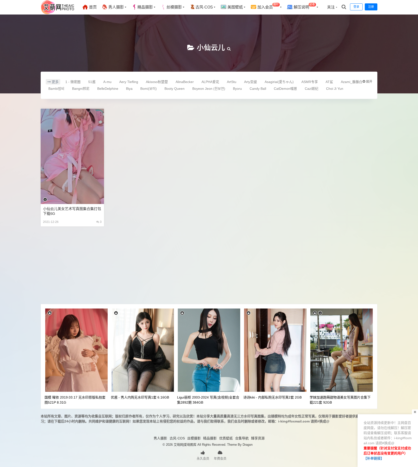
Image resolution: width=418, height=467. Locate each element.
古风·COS (204, 7)
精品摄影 (145, 7)
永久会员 (203, 458)
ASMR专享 (309, 82)
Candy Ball (258, 88)
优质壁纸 (226, 438)
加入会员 (267, 6)
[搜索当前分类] (229, 48)
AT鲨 (329, 82)
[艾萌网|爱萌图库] (58, 13)
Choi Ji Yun (334, 88)
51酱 (92, 82)
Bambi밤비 (56, 88)
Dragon (248, 444)
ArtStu (231, 82)
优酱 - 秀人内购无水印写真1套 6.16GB (140, 397)
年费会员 (220, 458)
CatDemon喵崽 (285, 88)
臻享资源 (258, 438)
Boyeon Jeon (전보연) (208, 88)
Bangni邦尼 (81, 88)
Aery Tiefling (128, 82)
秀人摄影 (115, 7)
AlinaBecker (185, 82)
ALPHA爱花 (210, 82)
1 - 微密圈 (73, 82)
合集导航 (242, 438)
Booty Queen (174, 88)
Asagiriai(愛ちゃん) (279, 82)
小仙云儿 (211, 48)
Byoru (237, 88)
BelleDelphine (107, 88)
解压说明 (304, 6)
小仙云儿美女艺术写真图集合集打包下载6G (72, 211)
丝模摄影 (174, 7)
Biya (129, 88)
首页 (92, 7)
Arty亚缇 (250, 82)
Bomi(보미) (148, 88)
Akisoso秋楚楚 (157, 82)
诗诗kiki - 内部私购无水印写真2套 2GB (272, 397)
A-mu (107, 82)
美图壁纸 (234, 7)
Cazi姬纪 (311, 88)
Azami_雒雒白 (351, 82)
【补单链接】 (374, 458)
